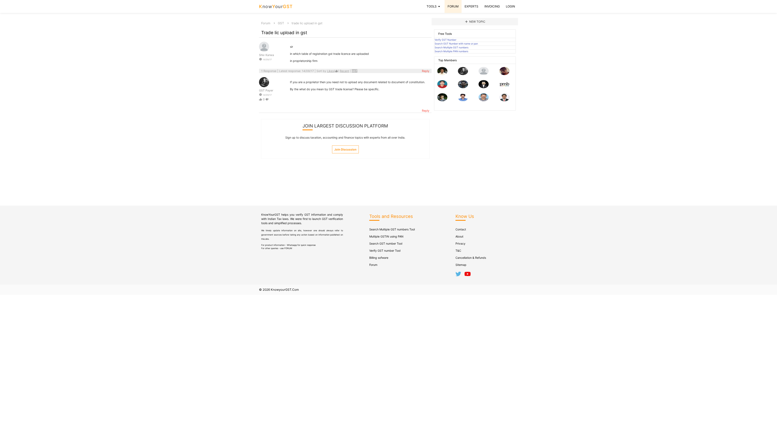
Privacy (460, 243)
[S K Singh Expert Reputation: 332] (463, 87)
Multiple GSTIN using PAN (386, 236)
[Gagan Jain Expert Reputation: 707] (504, 74)
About (459, 236)
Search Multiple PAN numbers (451, 51)
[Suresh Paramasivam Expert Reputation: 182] (463, 100)
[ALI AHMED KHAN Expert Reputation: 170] (504, 100)
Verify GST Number (445, 39)
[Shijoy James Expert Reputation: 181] (484, 100)
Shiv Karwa (266, 55)
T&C (458, 250)
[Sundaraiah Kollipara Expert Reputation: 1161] (484, 74)
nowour (276, 6)
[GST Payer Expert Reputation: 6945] (463, 74)
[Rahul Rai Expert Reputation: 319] (484, 87)
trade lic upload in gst (307, 23)
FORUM (453, 6)
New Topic (474, 22)
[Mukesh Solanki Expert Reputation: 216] (442, 100)
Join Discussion (345, 149)
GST (281, 23)
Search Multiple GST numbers (451, 47)
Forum (265, 23)
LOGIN (510, 6)
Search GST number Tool (385, 243)
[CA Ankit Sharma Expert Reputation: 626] (442, 87)
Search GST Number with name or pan (456, 43)
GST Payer (266, 90)
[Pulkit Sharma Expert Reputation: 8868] (442, 74)
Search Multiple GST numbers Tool (392, 229)
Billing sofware (378, 257)
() (333, 71)
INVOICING (492, 6)
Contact (460, 229)
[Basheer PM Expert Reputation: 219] (504, 87)
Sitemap (460, 264)
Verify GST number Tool (384, 250)
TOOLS (434, 6)
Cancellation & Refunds (470, 257)
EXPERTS (471, 6)
